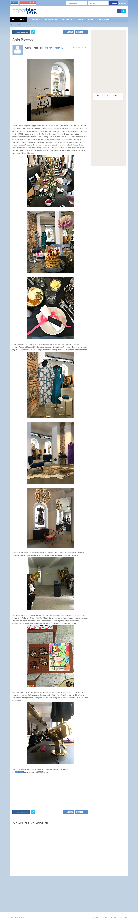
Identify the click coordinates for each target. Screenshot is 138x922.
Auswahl (34, 19)
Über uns (104, 917)
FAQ (121, 917)
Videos (80, 19)
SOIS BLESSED (49, 126)
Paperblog (13, 917)
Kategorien (50, 19)
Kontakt (95, 917)
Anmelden (113, 3)
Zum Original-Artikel (79, 47)
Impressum (113, 917)
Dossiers (66, 19)
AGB (126, 917)
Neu (21, 19)
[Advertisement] (77, 11)
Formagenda (38, 698)
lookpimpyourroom (51, 48)
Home (15, 3)
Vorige (70, 32)
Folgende (80, 32)
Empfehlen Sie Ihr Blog (28, 3)
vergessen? (123, 3)
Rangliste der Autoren (99, 19)
